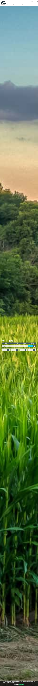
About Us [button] (26, 3)
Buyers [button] (21, 3)
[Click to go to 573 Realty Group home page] (3, 3)
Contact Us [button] (15, 4)
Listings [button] (12, 3)
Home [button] (8, 3)
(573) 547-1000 (32, 1)
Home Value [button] (9, 4)
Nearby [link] (31, 346)
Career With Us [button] (22, 4)
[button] (6, 343)
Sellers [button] (17, 3)
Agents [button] (30, 3)
